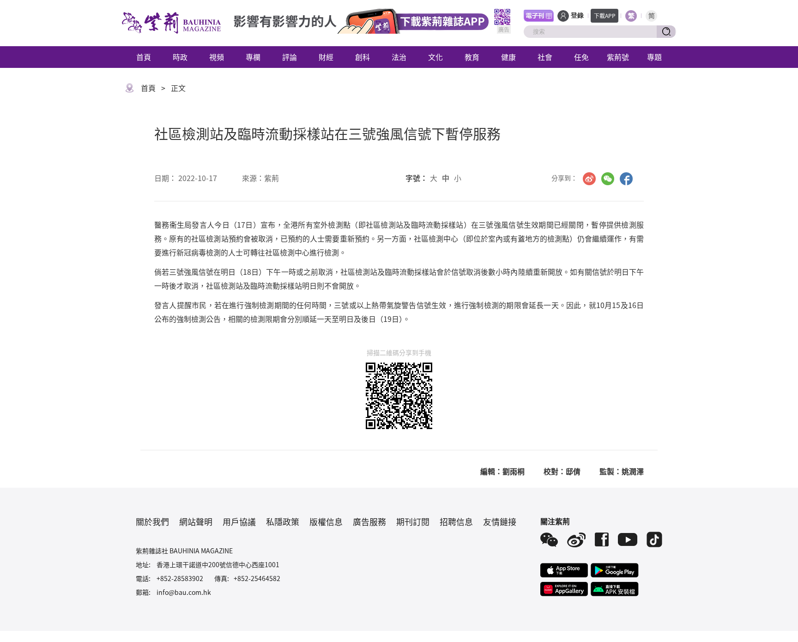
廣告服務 (369, 521)
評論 (289, 56)
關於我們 (152, 521)
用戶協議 (239, 521)
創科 (362, 56)
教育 (472, 56)
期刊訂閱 (412, 521)
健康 (508, 56)
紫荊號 (618, 56)
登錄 (577, 15)
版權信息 (326, 521)
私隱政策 (282, 521)
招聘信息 (456, 521)
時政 (180, 56)
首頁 (143, 56)
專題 (654, 56)
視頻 (216, 56)
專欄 (253, 56)
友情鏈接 (499, 521)
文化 (435, 56)
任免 (581, 56)
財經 (326, 56)
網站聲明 (195, 521)
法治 (399, 56)
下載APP (605, 15)
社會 (545, 56)
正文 (178, 87)
